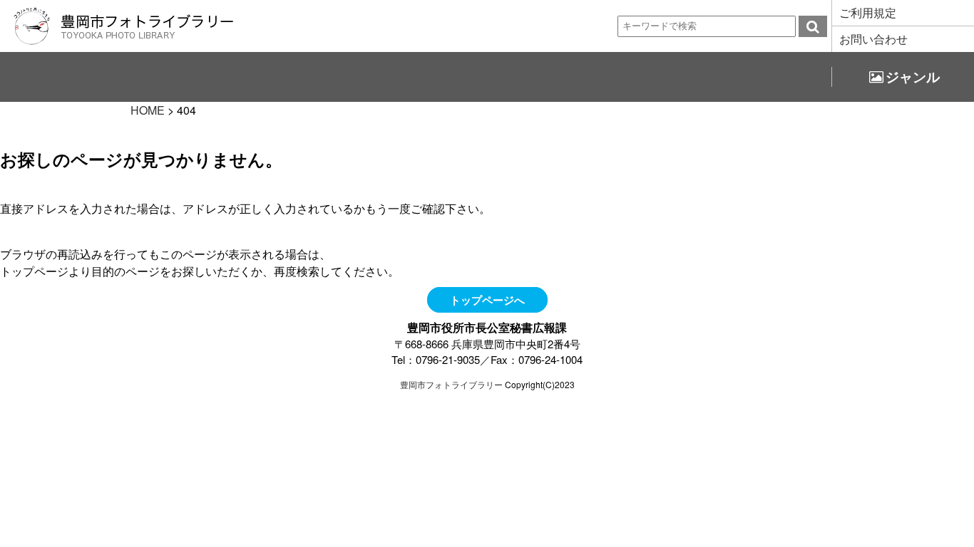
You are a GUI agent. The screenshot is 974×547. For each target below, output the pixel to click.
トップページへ (487, 300)
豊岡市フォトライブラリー (451, 384)
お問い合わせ (873, 39)
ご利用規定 (867, 12)
